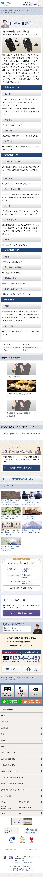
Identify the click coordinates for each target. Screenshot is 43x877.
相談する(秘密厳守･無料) (6, 807)
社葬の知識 (4, 722)
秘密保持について (11, 849)
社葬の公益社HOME (7, 10)
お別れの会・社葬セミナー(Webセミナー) (14, 790)
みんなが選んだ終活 (13, 870)
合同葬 (3, 740)
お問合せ (3, 802)
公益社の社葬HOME (7, 709)
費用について (5, 746)
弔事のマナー (29, 10)
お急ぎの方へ (26, 802)
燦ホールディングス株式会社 (22, 862)
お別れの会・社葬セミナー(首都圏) (12, 777)
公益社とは (4, 715)
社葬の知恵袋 (19, 10)
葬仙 (28, 866)
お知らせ (3, 813)
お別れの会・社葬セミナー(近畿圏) (12, 783)
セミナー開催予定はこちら (21, 613)
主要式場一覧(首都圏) (8, 759)
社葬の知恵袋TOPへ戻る (22, 479)
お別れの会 (4, 728)
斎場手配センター (26, 870)
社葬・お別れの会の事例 (8, 753)
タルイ (26, 868)
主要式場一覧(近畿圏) (8, 765)
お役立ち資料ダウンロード (9, 771)
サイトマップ (26, 813)
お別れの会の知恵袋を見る (21, 468)
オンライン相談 (6, 796)
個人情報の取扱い (31, 849)
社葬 (2, 734)
